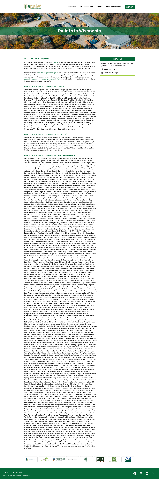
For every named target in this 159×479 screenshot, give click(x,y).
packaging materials (31, 79)
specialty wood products (50, 79)
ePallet (56, 62)
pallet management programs (48, 73)
